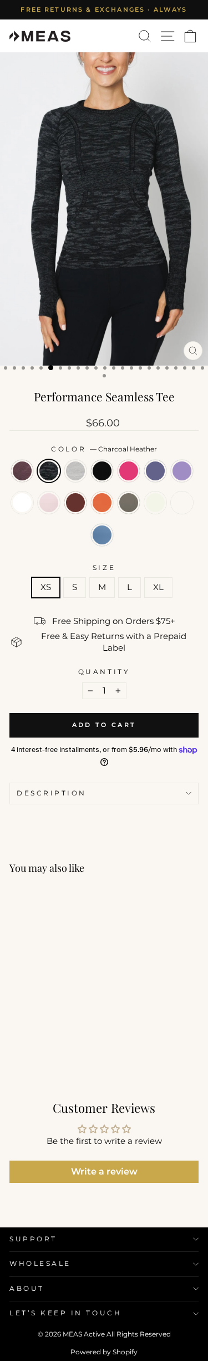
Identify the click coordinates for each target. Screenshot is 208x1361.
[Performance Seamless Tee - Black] (54, 1041)
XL (158, 587)
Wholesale (40, 1263)
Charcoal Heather (49, 471)
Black (102, 471)
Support (33, 1239)
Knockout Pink (129, 471)
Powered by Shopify (104, 1352)
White (22, 503)
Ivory (155, 503)
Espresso (75, 503)
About (26, 1289)
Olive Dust (129, 503)
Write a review (104, 1171)
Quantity (104, 672)
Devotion (182, 503)
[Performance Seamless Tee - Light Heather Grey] (41, 1041)
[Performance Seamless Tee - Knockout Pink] (67, 1041)
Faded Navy (155, 471)
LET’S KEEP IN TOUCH (65, 1313)
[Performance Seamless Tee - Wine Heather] (16, 1041)
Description (52, 793)
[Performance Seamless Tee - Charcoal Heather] (28, 1041)
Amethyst (182, 471)
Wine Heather (22, 471)
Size (104, 568)
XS (45, 587)
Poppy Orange (102, 503)
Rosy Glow (49, 503)
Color (103, 449)
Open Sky (102, 535)
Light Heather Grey (75, 471)
